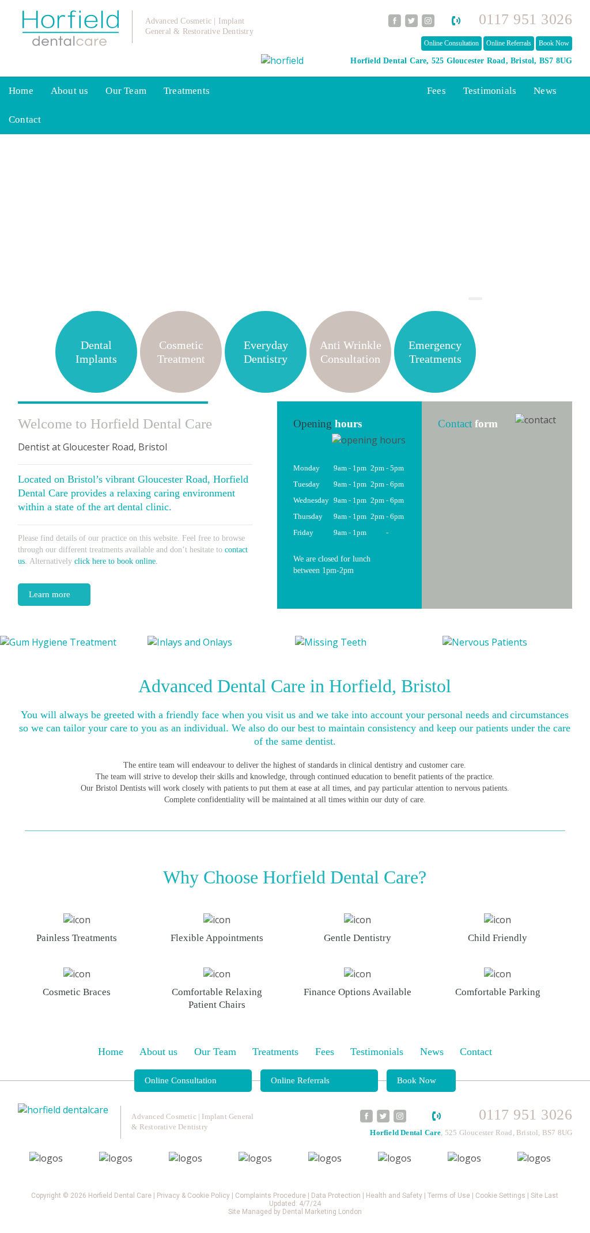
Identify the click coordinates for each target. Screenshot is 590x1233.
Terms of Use (449, 1196)
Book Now (554, 43)
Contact (25, 119)
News (545, 90)
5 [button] (512, 300)
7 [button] (549, 300)
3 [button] (475, 300)
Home (21, 90)
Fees (436, 90)
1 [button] (438, 300)
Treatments (187, 90)
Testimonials (489, 90)
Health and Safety (394, 1196)
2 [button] (457, 300)
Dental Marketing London (322, 1212)
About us (70, 90)
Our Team (125, 90)
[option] (74, 642)
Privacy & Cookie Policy (193, 1196)
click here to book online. (116, 561)
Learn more (49, 594)
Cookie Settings (500, 1196)
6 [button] (531, 300)
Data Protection (336, 1196)
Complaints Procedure (270, 1196)
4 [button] (494, 300)
